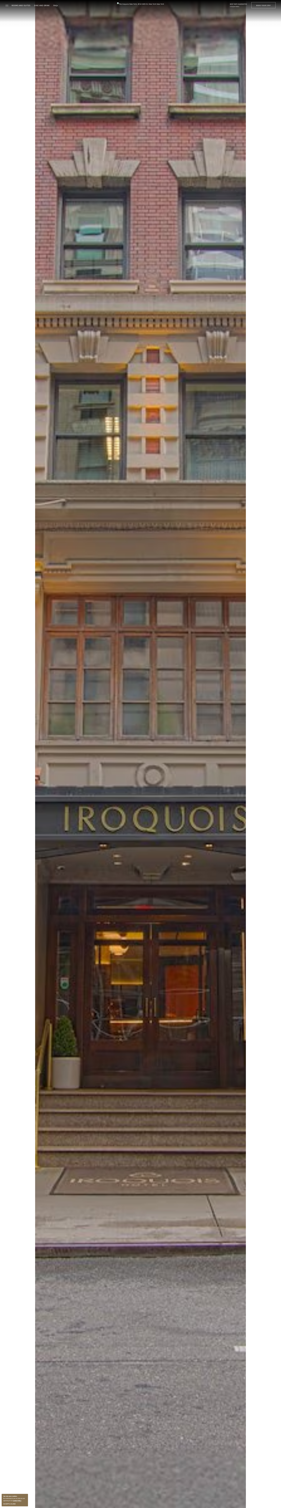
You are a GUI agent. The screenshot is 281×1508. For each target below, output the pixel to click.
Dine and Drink (42, 5)
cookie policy (17, 1500)
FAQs (55, 5)
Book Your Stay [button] (263, 6)
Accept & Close (9, 1504)
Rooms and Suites (21, 5)
